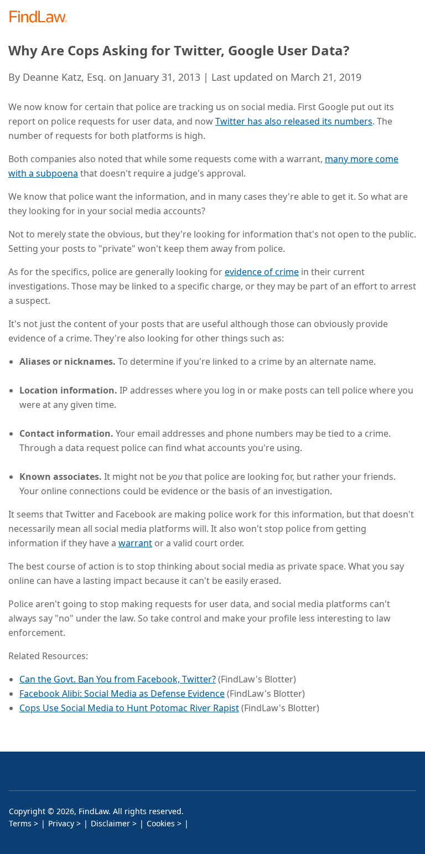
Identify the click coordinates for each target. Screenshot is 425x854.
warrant (135, 543)
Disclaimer (110, 823)
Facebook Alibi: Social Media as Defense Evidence (122, 693)
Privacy (61, 823)
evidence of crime (262, 272)
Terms (20, 823)
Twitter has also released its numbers (293, 121)
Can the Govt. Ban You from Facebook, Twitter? (117, 679)
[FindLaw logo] (41, 17)
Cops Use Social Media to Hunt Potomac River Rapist (129, 708)
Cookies (161, 823)
